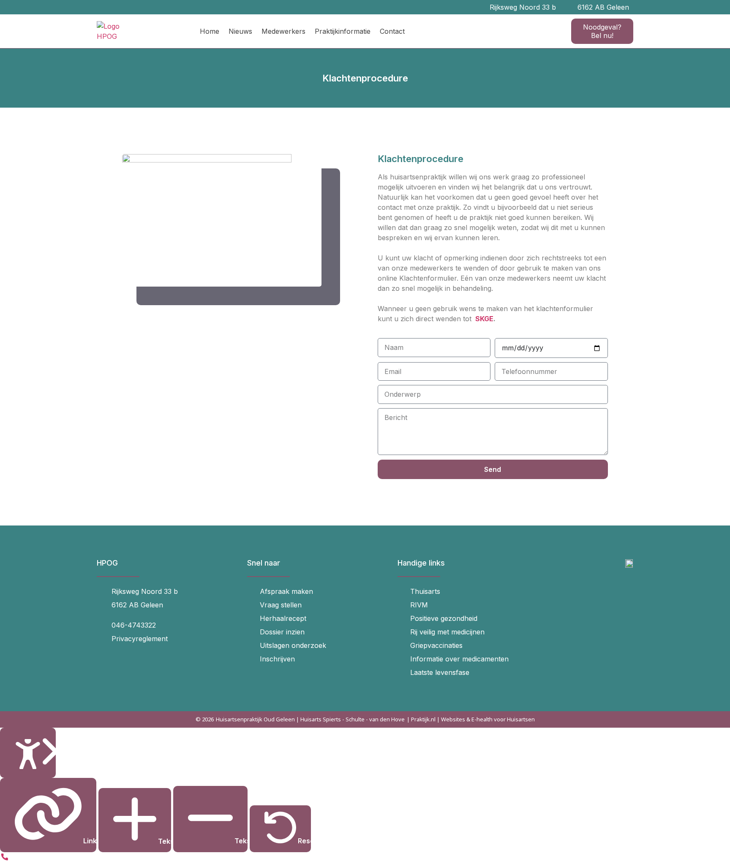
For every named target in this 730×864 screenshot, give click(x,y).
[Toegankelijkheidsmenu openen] (28, 753)
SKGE (484, 318)
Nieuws (240, 31)
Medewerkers (283, 31)
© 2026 (205, 719)
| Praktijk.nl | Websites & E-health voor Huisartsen (471, 719)
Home (209, 31)
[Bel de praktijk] (4, 859)
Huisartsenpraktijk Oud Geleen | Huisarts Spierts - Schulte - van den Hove (310, 719)
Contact (392, 31)
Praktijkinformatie (342, 31)
